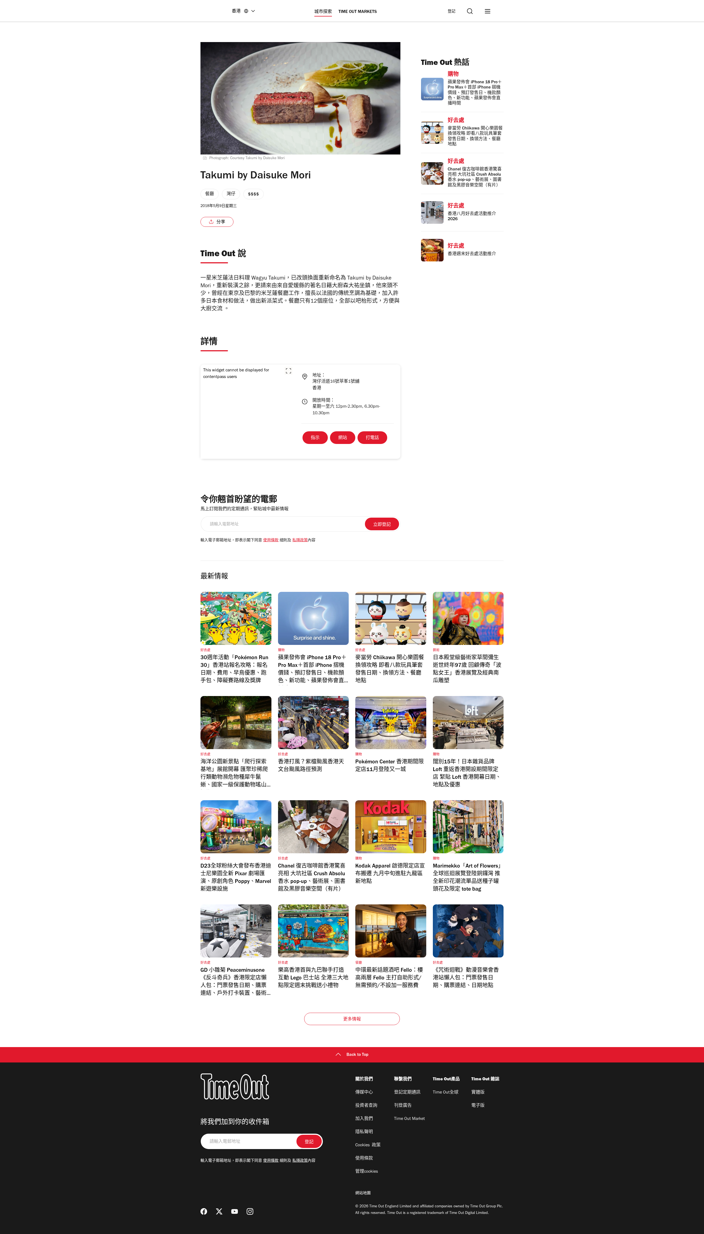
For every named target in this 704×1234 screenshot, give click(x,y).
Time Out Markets (358, 12)
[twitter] (219, 1211)
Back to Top (357, 1055)
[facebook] (203, 1211)
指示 (315, 438)
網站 (342, 438)
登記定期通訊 (407, 1093)
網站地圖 (363, 1194)
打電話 (372, 438)
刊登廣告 (403, 1106)
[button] (288, 371)
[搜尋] (469, 11)
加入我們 (364, 1119)
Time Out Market (409, 1119)
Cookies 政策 (368, 1145)
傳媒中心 (364, 1093)
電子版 (478, 1106)
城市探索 (323, 12)
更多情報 (352, 1019)
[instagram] (250, 1211)
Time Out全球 (445, 1093)
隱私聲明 (364, 1132)
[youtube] (234, 1211)
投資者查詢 (366, 1106)
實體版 (478, 1093)
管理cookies (366, 1172)
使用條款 (271, 541)
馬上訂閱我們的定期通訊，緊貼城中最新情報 (244, 509)
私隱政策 (300, 541)
